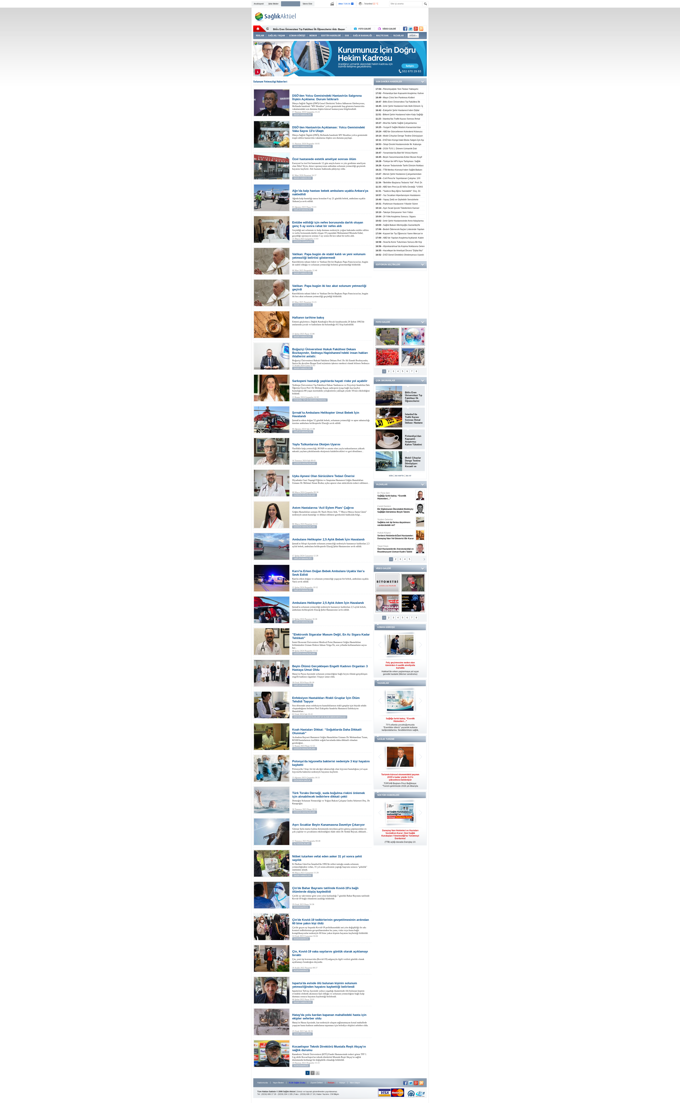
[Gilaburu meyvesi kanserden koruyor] (387, 357)
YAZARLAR (381, 484)
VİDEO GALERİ (383, 568)
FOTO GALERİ (383, 322)
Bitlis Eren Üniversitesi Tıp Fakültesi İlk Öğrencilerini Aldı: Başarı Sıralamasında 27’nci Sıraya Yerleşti (413, 396)
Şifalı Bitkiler (273, 4)
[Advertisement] (231, 62)
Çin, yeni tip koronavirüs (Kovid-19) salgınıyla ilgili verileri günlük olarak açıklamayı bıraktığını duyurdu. (330, 956)
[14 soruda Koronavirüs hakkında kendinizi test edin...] (413, 336)
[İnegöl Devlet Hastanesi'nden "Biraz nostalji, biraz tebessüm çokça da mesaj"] (413, 583)
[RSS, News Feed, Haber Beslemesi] (421, 29)
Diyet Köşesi (392, 534)
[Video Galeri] (387, 28)
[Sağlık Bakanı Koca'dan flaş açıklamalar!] (413, 603)
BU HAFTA (399, 476)
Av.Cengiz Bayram (393, 509)
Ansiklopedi (259, 4)
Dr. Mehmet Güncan (395, 496)
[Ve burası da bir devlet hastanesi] (387, 336)
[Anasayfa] (260, 28)
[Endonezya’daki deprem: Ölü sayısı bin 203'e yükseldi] (413, 357)
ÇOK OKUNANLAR (385, 380)
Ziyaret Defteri (316, 1083)
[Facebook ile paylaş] (405, 29)
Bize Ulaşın (355, 1083)
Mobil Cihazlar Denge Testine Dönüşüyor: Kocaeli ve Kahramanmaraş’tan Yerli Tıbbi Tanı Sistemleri (414, 462)
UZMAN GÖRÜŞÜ (386, 627)
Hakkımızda (262, 1083)
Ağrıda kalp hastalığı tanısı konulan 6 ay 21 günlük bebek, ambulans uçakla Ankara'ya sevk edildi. (330, 196)
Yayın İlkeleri (278, 1083)
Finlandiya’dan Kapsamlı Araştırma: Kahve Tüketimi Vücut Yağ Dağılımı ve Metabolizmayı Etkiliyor (413, 440)
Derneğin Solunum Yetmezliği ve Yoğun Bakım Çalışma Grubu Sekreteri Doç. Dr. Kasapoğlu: (331, 798)
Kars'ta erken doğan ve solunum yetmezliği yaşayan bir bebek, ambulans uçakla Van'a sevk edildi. (330, 576)
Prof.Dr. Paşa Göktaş (391, 549)
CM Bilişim (334, 1094)
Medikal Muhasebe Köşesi (395, 522)
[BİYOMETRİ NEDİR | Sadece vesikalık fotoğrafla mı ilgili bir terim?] (387, 583)
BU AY (408, 476)
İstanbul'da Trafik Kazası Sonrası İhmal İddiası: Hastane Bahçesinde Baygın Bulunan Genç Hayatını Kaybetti (414, 418)
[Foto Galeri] (363, 28)
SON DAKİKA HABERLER (389, 81)
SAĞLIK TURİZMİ (385, 739)
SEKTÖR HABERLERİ (388, 795)
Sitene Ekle (307, 4)
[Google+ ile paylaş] (416, 29)
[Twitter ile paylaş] (410, 29)
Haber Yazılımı (322, 1094)
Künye (342, 1083)
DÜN (391, 476)
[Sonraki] (317, 1073)
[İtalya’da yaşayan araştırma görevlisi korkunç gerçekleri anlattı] (387, 603)
